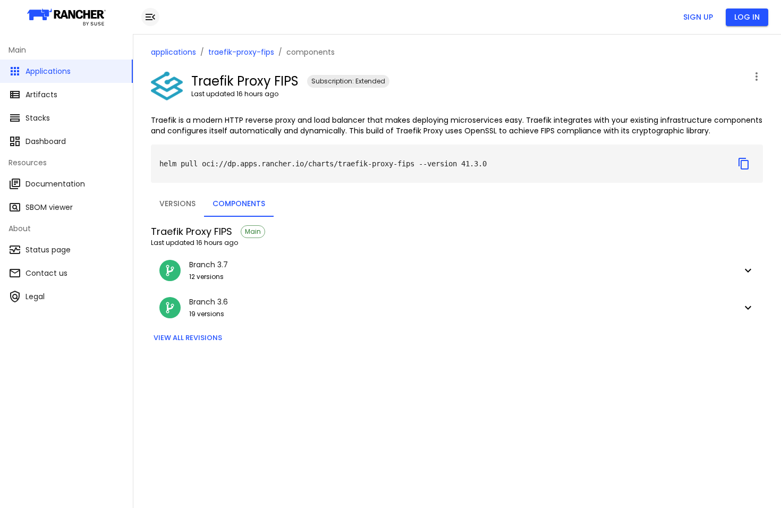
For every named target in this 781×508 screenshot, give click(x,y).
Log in (747, 17)
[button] (457, 270)
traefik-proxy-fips (241, 52)
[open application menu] (756, 76)
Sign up (698, 17)
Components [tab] (239, 203)
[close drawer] (150, 17)
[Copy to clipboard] (743, 163)
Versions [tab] (177, 203)
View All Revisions (188, 338)
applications (173, 52)
